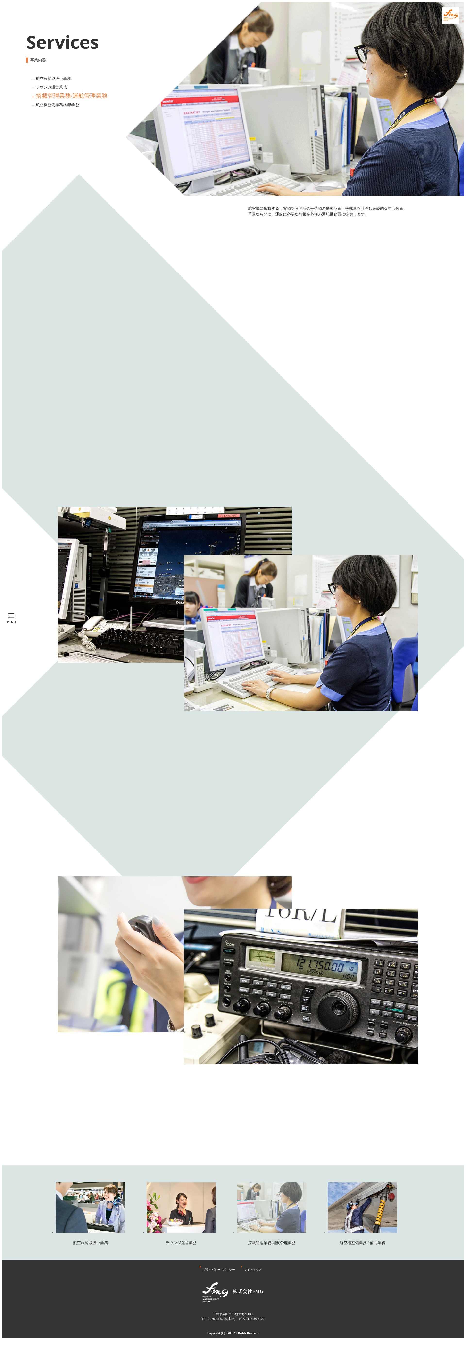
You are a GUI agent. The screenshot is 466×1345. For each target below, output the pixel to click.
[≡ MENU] (11, 99)
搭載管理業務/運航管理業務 (72, 96)
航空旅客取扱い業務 (53, 79)
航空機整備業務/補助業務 (58, 105)
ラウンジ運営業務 (51, 87)
